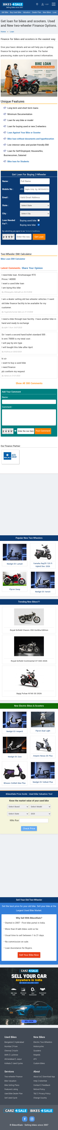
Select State (37, 4)
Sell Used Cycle (10, 1098)
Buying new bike (28, 225)
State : (5, 205)
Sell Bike (5, 12)
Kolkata (7, 1063)
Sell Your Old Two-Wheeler (29, 899)
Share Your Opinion (32, 268)
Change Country (40, 1098)
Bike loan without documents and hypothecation (30, 138)
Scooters (37, 1050)
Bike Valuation (10, 1081)
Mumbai (7, 1046)
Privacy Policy (44, 1093)
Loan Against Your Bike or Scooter (24, 132)
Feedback (46, 1085)
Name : (5, 181)
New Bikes (47, 12)
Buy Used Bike (15, 12)
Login (46, 4)
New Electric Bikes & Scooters (29, 705)
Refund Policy (39, 1089)
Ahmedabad (9, 1059)
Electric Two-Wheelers (42, 1042)
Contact (36, 1085)
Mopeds (36, 1055)
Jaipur (19, 1059)
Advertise (43, 1081)
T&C (35, 1093)
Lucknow (14, 1055)
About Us (37, 1076)
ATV (35, 1059)
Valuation (26, 12)
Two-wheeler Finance (13, 1076)
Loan (55, 12)
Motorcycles (38, 1046)
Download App (49, 1076)
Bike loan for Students (18, 161)
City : (4, 213)
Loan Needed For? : (8, 222)
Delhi (6, 1055)
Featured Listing (11, 1089)
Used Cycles (18, 1063)
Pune (15, 1046)
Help (35, 1081)
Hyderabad (19, 1042)
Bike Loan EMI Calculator (13, 259)
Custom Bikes (39, 1063)
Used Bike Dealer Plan (13, 1093)
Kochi (15, 1050)
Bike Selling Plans (11, 1085)
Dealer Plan (36, 12)
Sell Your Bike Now (29, 955)
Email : (5, 197)
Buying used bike (28, 220)
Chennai (7, 1050)
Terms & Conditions (32, 231)
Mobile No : (7, 189)
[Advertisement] (29, 503)
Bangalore (8, 1042)
